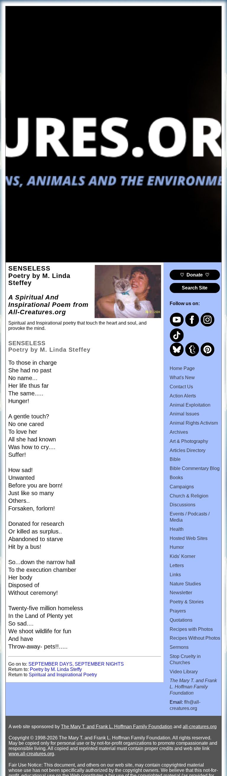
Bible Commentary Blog (195, 468)
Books (176, 477)
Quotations (181, 620)
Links (175, 574)
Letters (177, 565)
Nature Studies (185, 583)
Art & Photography (189, 441)
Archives (179, 432)
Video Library (184, 671)
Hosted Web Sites (188, 538)
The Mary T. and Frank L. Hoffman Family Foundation (116, 726)
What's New (182, 377)
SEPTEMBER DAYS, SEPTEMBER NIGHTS (76, 664)
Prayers (178, 610)
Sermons (179, 647)
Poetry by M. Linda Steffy (56, 669)
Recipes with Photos (191, 629)
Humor (177, 547)
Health (177, 529)
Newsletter (181, 592)
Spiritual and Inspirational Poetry (63, 674)
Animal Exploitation (190, 404)
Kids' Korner (182, 556)
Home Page (182, 368)
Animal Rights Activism (194, 422)
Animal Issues (184, 413)
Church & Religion (189, 495)
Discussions (182, 504)
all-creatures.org (200, 726)
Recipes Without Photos (195, 638)
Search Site (194, 287)
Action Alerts (183, 395)
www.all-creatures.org (31, 753)
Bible (175, 459)
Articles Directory (187, 450)
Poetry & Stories (187, 601)
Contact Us (181, 386)
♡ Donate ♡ (194, 274)
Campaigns (182, 486)
